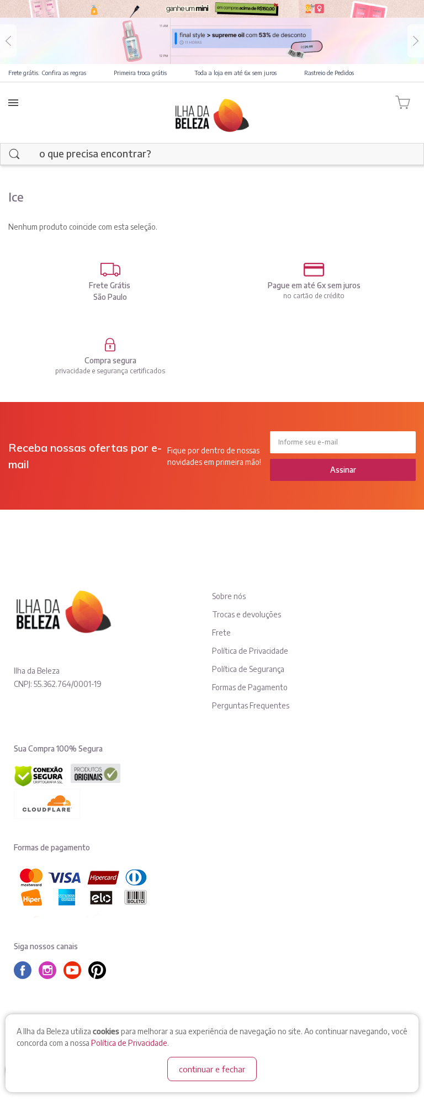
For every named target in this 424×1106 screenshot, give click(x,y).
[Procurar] (14, 154)
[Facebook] (25, 970)
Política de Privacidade (129, 1042)
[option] (212, 41)
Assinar (343, 469)
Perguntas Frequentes (250, 705)
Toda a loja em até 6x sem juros (235, 72)
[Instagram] (50, 970)
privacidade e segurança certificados (110, 371)
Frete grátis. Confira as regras (47, 72)
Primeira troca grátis (140, 72)
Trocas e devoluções (246, 614)
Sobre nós (229, 596)
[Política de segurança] (110, 345)
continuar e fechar (212, 1069)
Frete (221, 632)
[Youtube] (75, 970)
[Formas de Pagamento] (314, 270)
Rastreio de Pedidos (329, 72)
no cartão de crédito (313, 296)
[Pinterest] (100, 970)
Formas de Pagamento (250, 687)
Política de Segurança (248, 669)
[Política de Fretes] (110, 270)
